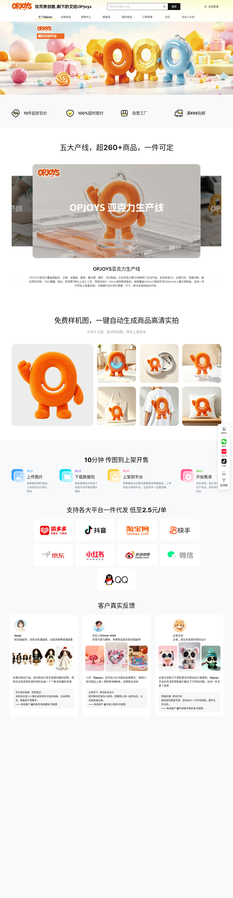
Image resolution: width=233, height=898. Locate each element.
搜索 (174, 6)
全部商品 (66, 16)
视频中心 (86, 16)
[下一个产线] (216, 277)
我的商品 (127, 16)
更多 (224, 472)
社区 (167, 16)
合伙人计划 (188, 16)
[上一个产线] (17, 277)
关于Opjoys (45, 16)
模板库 (106, 16)
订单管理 (147, 16)
